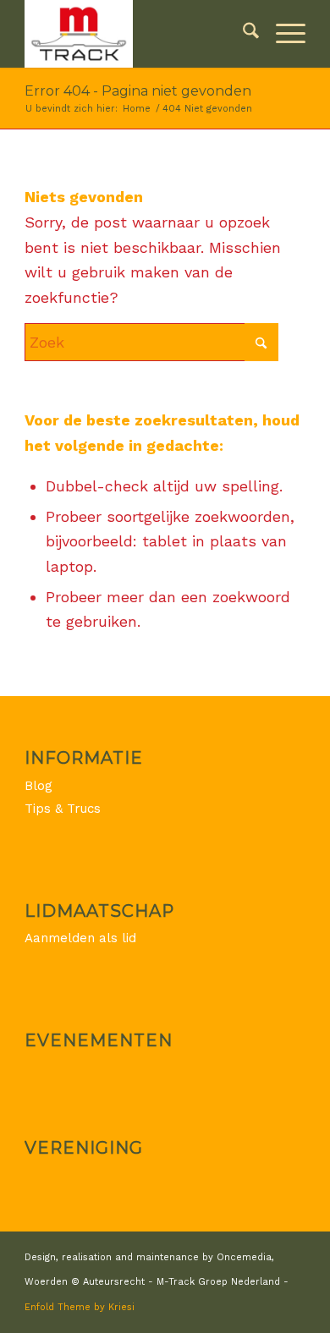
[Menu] (282, 34)
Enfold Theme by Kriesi (80, 1307)
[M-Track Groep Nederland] (137, 34)
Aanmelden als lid (80, 938)
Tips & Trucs (63, 808)
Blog (38, 785)
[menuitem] (242, 34)
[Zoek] (242, 34)
